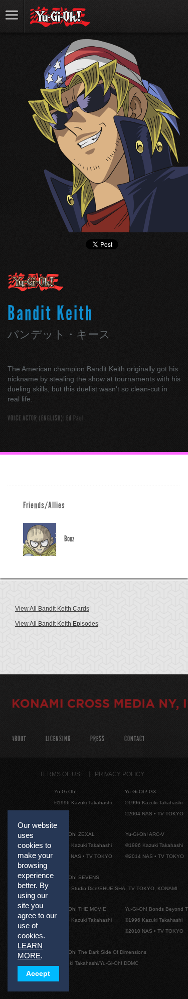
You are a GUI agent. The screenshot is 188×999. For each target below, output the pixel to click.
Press (97, 739)
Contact (134, 739)
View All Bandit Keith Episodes (56, 623)
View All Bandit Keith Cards (52, 608)
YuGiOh (60, 17)
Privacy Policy (119, 774)
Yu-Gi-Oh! (36, 282)
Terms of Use (62, 774)
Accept (38, 973)
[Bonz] (43, 539)
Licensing (58, 739)
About (19, 739)
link (12, 16)
